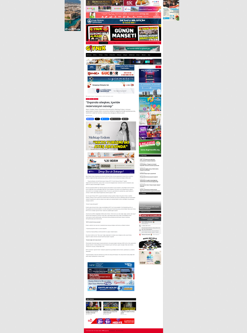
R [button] (94, 40)
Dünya (106, 54)
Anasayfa (89, 54)
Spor (138, 54)
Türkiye (101, 54)
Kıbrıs (95, 54)
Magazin (125, 54)
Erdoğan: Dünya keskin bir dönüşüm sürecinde (92, 312)
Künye (158, 42)
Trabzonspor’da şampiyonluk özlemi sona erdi (110, 312)
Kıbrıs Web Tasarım (119, 330)
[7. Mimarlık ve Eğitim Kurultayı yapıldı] (128, 306)
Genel (88, 99)
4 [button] (92, 40)
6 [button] (96, 40)
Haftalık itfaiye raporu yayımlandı (115, 42)
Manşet (92, 96)
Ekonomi (119, 54)
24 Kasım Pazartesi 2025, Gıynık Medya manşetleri (149, 207)
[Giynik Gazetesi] (96, 48)
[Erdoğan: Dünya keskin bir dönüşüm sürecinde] (93, 306)
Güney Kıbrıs (112, 54)
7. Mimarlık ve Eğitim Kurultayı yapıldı (127, 312)
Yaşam (144, 54)
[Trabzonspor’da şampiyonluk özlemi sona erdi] (111, 306)
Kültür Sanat (132, 54)
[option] (150, 203)
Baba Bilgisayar (112, 330)
